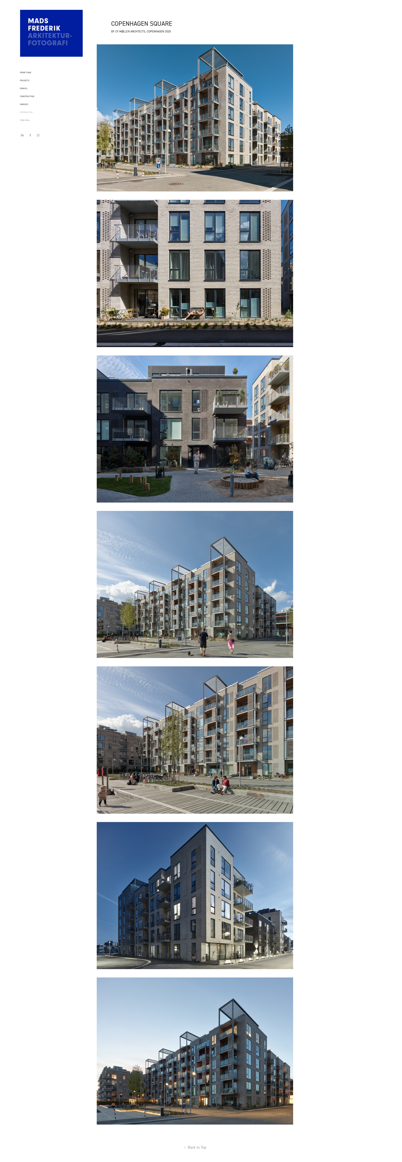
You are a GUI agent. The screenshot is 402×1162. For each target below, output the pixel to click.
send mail (25, 120)
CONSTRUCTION (27, 96)
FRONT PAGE (25, 72)
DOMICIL (24, 88)
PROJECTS (24, 80)
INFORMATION (26, 112)
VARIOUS (24, 104)
